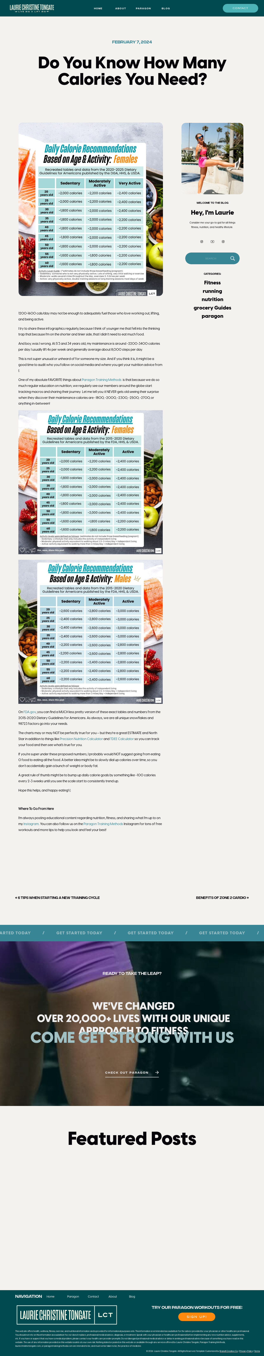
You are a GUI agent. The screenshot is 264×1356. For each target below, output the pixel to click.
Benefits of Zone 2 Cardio (221, 897)
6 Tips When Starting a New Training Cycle (59, 897)
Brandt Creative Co (229, 1351)
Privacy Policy (246, 1351)
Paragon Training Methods (101, 380)
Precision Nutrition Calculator (81, 739)
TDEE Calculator (122, 739)
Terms (257, 1351)
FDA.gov (30, 712)
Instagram (31, 824)
